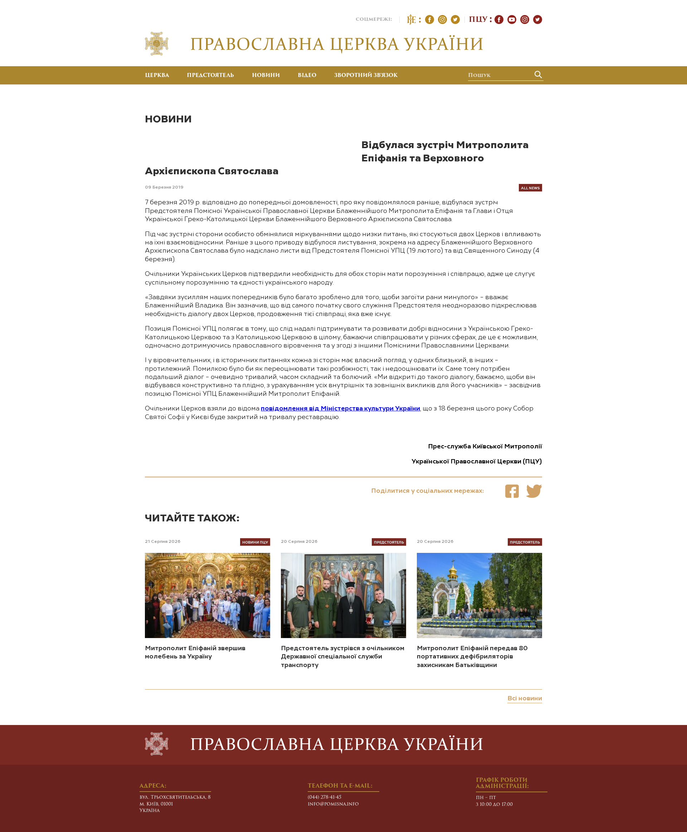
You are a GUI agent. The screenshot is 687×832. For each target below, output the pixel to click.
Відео (307, 75)
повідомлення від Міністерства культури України (340, 408)
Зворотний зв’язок (366, 75)
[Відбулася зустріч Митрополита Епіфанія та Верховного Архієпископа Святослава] (512, 491)
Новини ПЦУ (255, 542)
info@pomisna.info (333, 804)
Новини (266, 75)
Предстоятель (210, 75)
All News (530, 187)
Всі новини (524, 698)
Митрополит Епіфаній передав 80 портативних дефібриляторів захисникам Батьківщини (472, 656)
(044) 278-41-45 (324, 797)
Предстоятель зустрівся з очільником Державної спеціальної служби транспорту (342, 656)
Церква (157, 75)
